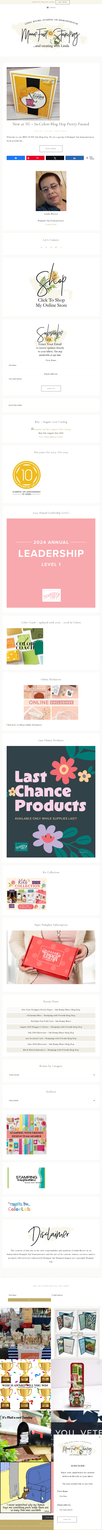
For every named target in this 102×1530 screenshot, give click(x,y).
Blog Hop (38, 131)
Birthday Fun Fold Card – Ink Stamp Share (51, 1021)
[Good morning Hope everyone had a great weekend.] (25, 1333)
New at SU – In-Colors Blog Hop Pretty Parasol (51, 124)
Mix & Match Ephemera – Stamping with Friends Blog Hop (51, 1050)
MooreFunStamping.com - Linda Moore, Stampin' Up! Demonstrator (51, 34)
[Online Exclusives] (51, 702)
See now (62, 2)
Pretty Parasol (61, 131)
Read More (51, 148)
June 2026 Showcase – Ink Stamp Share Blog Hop (51, 1044)
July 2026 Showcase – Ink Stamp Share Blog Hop (51, 1032)
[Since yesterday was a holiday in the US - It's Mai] (25, 1436)
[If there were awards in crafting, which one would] (25, 1384)
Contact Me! (51, 224)
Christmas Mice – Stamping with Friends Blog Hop (51, 1015)
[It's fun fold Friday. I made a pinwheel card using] (76, 1333)
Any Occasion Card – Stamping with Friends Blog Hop (51, 1038)
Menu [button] (53, 7)
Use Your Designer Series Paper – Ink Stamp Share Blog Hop (51, 1009)
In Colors (48, 131)
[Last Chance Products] (51, 857)
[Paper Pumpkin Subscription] (51, 957)
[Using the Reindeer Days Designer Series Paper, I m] (76, 1384)
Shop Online (57, 437)
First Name (51, 360)
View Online (44, 437)
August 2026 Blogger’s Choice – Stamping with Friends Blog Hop (51, 1027)
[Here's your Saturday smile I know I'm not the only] (25, 1487)
